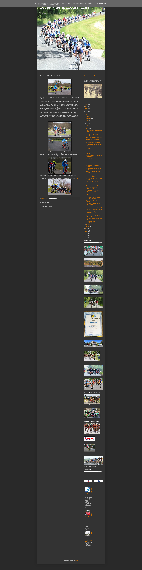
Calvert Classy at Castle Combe (92, 141)
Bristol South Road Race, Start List (93, 195)
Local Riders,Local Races (65, 7)
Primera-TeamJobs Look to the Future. (93, 185)
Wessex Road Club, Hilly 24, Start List (93, 133)
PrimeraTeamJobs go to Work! (92, 206)
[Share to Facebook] (54, 198)
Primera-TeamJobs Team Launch (92, 174)
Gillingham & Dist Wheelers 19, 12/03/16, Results (92, 188)
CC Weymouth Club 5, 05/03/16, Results (94, 214)
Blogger (76, 560)
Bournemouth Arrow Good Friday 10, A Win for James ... (93, 145)
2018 (86, 108)
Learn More (100, 3)
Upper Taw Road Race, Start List (92, 139)
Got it (106, 3)
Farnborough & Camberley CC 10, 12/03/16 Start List (93, 204)
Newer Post (42, 240)
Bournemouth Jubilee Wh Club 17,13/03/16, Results (92, 191)
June (87, 123)
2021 (86, 103)
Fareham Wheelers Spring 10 (92, 181)
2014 (86, 230)
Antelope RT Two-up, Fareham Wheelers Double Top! (92, 212)
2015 (86, 228)
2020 (86, 104)
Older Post (77, 240)
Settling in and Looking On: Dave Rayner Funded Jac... (92, 222)
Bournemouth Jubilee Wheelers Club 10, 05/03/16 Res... (93, 216)
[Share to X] (53, 198)
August (87, 120)
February (88, 224)
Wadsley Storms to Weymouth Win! (93, 142)
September (88, 118)
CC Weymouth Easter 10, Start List (93, 158)
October (88, 116)
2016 (86, 111)
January (88, 226)
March (87, 128)
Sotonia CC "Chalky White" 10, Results (94, 209)
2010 (86, 237)
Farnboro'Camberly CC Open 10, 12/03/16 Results (92, 163)
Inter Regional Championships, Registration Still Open (92, 176)
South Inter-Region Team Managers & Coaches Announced (93, 198)
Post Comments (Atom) (49, 242)
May (87, 125)
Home (60, 240)
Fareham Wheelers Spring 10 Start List (94, 137)
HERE (77, 178)
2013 (86, 231)
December (88, 113)
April (87, 126)
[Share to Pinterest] (56, 198)
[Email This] (50, 198)
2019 (86, 106)
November (88, 114)
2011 (86, 235)
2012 (86, 233)
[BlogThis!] (51, 198)
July (87, 121)
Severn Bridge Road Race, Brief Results (94, 207)
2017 (86, 109)
